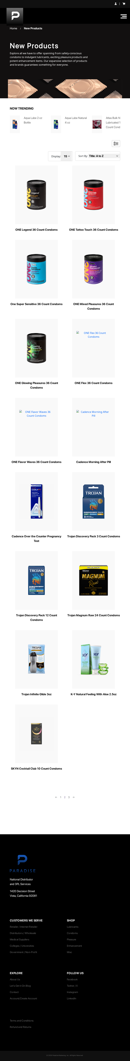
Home (13, 28)
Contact (14, 992)
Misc (69, 952)
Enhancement (74, 945)
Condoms (72, 933)
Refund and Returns (20, 1026)
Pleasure (71, 939)
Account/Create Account (23, 998)
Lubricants (72, 926)
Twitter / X (72, 985)
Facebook (72, 979)
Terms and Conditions (21, 1020)
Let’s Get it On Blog (20, 985)
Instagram (72, 992)
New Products (33, 28)
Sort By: (83, 156)
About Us (15, 979)
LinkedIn (71, 998)
